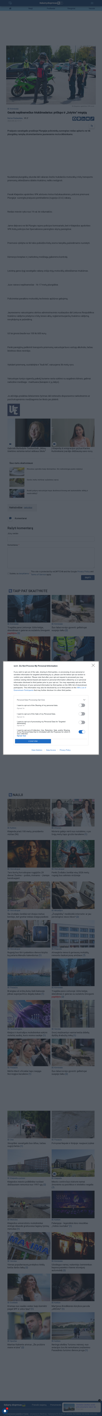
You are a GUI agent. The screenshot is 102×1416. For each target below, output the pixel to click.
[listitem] (51, 700)
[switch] (82, 705)
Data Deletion (37, 750)
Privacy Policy (65, 750)
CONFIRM (33, 741)
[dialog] (51, 708)
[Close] (94, 666)
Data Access (51, 750)
